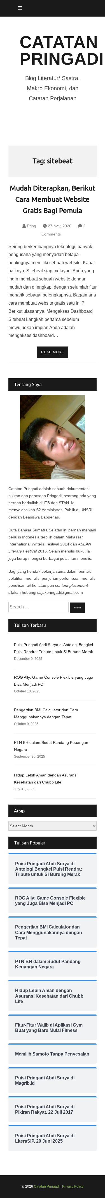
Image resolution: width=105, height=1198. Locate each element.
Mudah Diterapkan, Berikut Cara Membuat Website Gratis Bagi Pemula (52, 199)
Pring (31, 226)
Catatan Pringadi (62, 50)
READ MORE (52, 352)
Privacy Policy (72, 1186)
